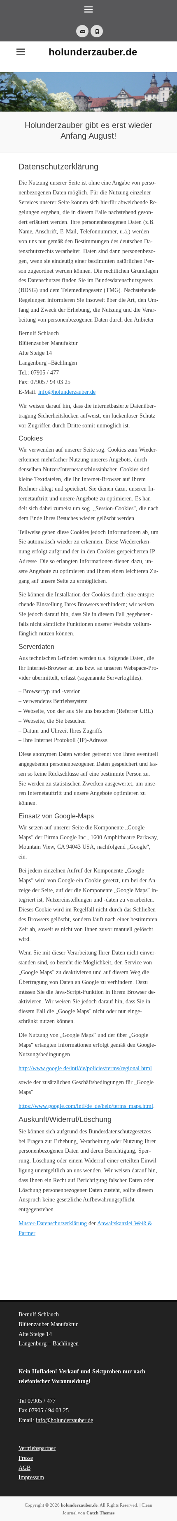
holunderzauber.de (93, 51)
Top (170, 1514)
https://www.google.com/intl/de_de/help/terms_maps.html (86, 1106)
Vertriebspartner (37, 1448)
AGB (24, 1468)
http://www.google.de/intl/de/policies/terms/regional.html (85, 1068)
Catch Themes (100, 1512)
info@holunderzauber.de (66, 392)
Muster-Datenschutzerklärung (53, 1223)
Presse (26, 1458)
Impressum (31, 1477)
